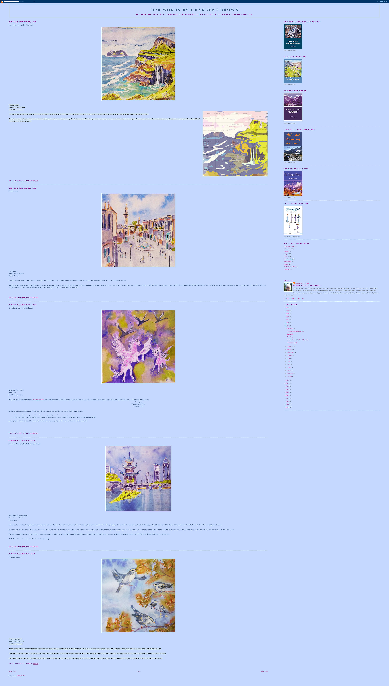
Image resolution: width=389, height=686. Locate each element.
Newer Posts (12, 671)
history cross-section (290, 267)
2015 (287, 389)
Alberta (286, 251)
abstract (286, 256)
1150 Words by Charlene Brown (194, 9)
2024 (287, 311)
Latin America (288, 259)
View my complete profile (294, 298)
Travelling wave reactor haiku (21, 307)
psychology (287, 269)
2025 (287, 308)
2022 (287, 317)
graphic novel (287, 261)
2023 (287, 314)
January (289, 376)
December (290, 328)
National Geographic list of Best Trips (24, 443)
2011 (287, 401)
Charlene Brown (302, 283)
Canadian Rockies (289, 246)
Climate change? (15, 556)
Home (138, 671)
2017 (287, 383)
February (290, 373)
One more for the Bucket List (21, 25)
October (289, 349)
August (289, 355)
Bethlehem (13, 191)
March (289, 370)
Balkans (286, 264)
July (288, 358)
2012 (287, 398)
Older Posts (264, 671)
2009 (287, 407)
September (290, 352)
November (290, 346)
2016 (287, 386)
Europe (286, 254)
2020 (287, 323)
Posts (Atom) (21, 675)
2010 (287, 404)
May (289, 364)
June (289, 361)
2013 (287, 395)
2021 (287, 320)
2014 (287, 392)
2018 (287, 380)
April (289, 367)
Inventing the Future (38, 399)
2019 (287, 326)
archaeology (287, 249)
